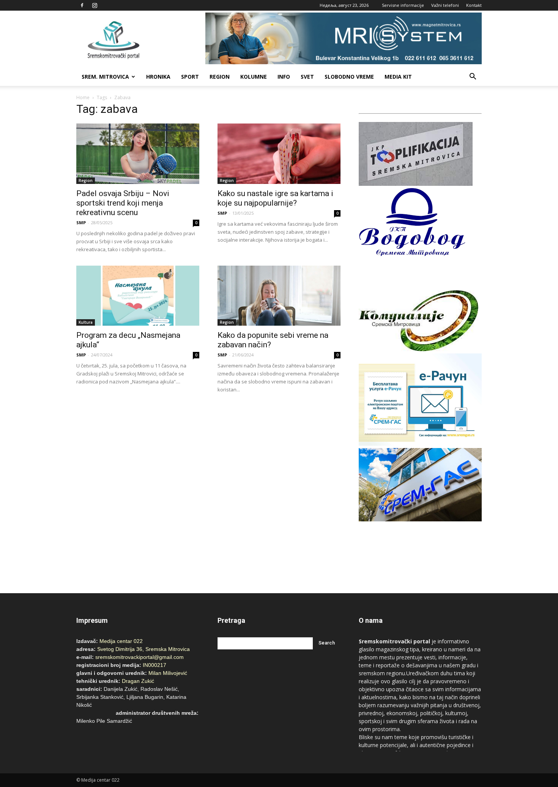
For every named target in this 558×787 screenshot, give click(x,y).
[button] (472, 77)
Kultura (86, 322)
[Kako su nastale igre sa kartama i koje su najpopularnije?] (279, 154)
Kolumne (253, 76)
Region (220, 76)
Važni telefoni (445, 5)
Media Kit (398, 76)
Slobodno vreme (349, 76)
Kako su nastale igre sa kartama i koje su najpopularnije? (275, 198)
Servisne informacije (403, 5)
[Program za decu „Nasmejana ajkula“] (137, 296)
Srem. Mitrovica (105, 76)
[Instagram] (94, 5)
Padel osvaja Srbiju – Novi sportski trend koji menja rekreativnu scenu (122, 203)
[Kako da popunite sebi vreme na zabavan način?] (279, 296)
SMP (81, 222)
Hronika (158, 76)
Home (83, 97)
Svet (307, 76)
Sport (190, 76)
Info (283, 76)
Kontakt (474, 5)
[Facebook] (82, 5)
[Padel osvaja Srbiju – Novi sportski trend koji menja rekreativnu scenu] (137, 154)
